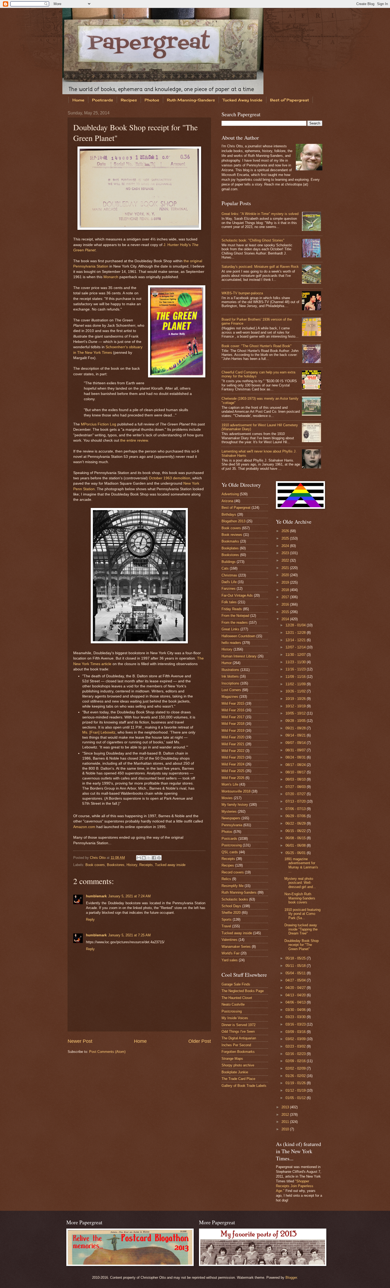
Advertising (230, 494)
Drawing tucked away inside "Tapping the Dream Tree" (301, 929)
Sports (227, 919)
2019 (285, 582)
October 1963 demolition (169, 478)
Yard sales (230, 960)
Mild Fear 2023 (233, 757)
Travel (226, 926)
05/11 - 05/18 (296, 966)
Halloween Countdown (238, 636)
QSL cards (230, 852)
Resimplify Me (233, 886)
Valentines (229, 940)
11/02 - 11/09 (296, 684)
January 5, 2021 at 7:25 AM (129, 935)
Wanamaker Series (236, 947)
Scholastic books (235, 899)
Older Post (199, 1041)
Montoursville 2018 (236, 791)
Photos (152, 100)
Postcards (102, 100)
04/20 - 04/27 (296, 988)
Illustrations (230, 670)
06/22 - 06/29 (296, 823)
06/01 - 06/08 (296, 845)
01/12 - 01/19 (296, 1090)
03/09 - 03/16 (296, 1032)
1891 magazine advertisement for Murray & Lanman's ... (301, 865)
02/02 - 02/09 (296, 1068)
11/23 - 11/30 (296, 662)
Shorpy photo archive (238, 1065)
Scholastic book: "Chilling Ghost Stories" (253, 240)
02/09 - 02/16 (296, 1061)
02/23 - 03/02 (296, 1046)
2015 (285, 612)
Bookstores (115, 865)
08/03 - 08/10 (296, 779)
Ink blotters (230, 676)
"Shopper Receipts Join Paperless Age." (294, 1186)
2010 (285, 1129)
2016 (285, 604)
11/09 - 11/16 (296, 677)
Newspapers (231, 818)
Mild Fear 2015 (233, 703)
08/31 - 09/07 (296, 750)
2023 (285, 553)
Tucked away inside (170, 865)
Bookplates (230, 548)
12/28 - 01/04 (296, 625)
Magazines (230, 697)
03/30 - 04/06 (296, 1010)
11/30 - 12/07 (296, 655)
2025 (285, 538)
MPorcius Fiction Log (98, 424)
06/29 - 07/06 (296, 816)
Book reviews (232, 535)
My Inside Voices (235, 1018)
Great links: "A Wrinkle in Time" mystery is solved (260, 214)
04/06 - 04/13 (296, 1002)
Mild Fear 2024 (233, 764)
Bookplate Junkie (235, 1072)
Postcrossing (232, 845)
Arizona (227, 501)
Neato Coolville (233, 1004)
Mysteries (229, 811)
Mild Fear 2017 (233, 717)
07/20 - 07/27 (296, 794)
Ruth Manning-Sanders (191, 100)
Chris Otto (98, 858)
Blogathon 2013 (233, 521)
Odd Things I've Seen (238, 1031)
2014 (285, 619)
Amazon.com (84, 827)
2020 (285, 575)
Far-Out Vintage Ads (237, 595)
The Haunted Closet (237, 998)
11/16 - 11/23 (296, 669)
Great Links (230, 629)
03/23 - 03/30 (296, 1017)
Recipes (129, 100)
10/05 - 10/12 (296, 713)
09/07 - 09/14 (296, 743)
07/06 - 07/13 (296, 809)
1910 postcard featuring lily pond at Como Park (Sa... (302, 914)
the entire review (134, 440)
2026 (285, 531)
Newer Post (80, 1041)
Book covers (95, 865)
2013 (285, 1107)
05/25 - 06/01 (296, 853)
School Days (231, 906)
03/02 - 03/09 (296, 1039)
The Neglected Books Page (243, 991)
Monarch (110, 277)
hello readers (231, 643)
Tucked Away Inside (242, 100)
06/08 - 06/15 (296, 838)
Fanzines (229, 589)
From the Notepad (235, 616)
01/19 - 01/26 (296, 1083)
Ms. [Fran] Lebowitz (98, 732)
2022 (285, 560)
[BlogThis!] (143, 857)
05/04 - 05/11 (296, 973)
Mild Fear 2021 (233, 744)
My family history (235, 805)
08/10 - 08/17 (296, 772)
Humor (227, 663)
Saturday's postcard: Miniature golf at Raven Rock (260, 267)
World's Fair (231, 953)
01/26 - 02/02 (296, 1076)
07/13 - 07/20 (296, 801)
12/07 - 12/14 (296, 647)
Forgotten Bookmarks (238, 1052)
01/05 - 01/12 (296, 1098)
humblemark (96, 896)
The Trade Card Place (238, 1079)
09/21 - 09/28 (296, 728)
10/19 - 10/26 (296, 699)
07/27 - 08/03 (296, 787)
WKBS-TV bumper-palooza (242, 293)
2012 (285, 1115)
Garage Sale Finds (236, 984)
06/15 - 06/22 (296, 831)
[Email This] (138, 857)
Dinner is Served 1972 (238, 1025)
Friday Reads (232, 609)
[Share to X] (148, 857)
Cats (225, 568)
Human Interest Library (239, 656)
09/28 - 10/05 (296, 721)
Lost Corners (231, 690)
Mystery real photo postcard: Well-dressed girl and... (300, 883)
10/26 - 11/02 (296, 691)
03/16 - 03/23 (296, 1024)
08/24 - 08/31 (296, 757)
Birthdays (229, 514)
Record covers (233, 872)
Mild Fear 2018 (233, 724)
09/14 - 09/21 (296, 735)
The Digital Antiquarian (239, 1038)
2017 (285, 597)
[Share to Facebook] (154, 857)
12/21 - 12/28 (296, 633)
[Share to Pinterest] (159, 857)
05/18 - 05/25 (296, 958)
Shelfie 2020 (231, 913)
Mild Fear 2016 (233, 710)
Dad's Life (229, 582)
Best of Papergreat (289, 100)
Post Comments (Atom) (107, 1052)
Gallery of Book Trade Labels (244, 1086)
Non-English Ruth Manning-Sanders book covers (299, 898)
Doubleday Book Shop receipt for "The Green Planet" (301, 945)
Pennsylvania (232, 825)
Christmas (229, 575)
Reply (90, 919)
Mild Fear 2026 (233, 778)
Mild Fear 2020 (233, 737)
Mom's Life (230, 784)
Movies (227, 798)
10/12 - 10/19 (296, 706)
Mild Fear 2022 (233, 751)
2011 (285, 1122)
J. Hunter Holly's (177, 245)
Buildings (229, 562)
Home (78, 100)
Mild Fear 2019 (233, 731)
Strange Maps (232, 1059)
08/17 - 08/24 (296, 765)
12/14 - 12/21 (296, 640)
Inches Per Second (236, 1045)
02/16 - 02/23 (296, 1054)
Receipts (146, 865)
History (132, 865)
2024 (285, 546)
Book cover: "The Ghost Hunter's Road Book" (257, 346)
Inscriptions (230, 683)
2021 (285, 568)
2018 (285, 590)
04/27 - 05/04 (296, 980)
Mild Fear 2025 (233, 771)
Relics (226, 879)
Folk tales (229, 602)
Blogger (291, 1278)
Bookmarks (230, 541)
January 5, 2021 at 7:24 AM (129, 896)
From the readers (235, 622)
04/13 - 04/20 (296, 995)
